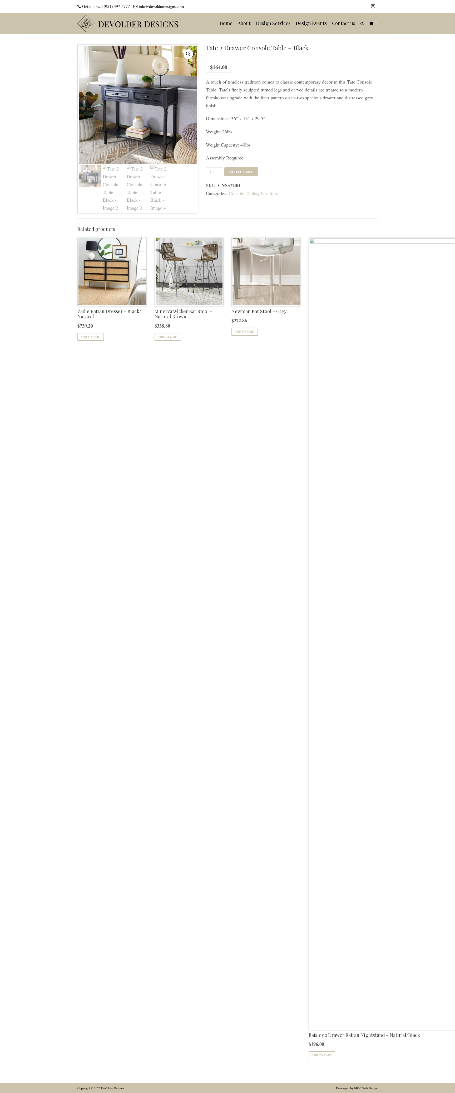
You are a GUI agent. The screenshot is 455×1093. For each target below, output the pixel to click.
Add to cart (241, 171)
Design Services (273, 23)
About (244, 23)
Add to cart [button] (91, 337)
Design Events (311, 23)
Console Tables (243, 193)
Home (226, 23)
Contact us (343, 23)
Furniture (269, 193)
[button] (188, 54)
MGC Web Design (366, 1088)
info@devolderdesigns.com (161, 6)
